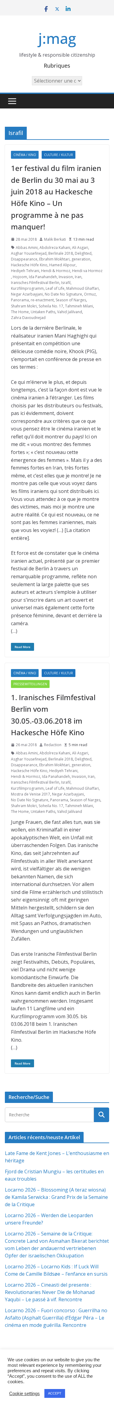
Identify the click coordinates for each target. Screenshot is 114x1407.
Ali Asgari (80, 247)
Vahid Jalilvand (69, 311)
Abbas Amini (27, 247)
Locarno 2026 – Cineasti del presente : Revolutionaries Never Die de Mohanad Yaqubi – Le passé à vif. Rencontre (50, 1292)
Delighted (83, 253)
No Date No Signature (63, 294)
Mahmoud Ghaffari (82, 288)
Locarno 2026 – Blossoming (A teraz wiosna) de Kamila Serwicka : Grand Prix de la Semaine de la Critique (56, 1197)
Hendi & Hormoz (55, 270)
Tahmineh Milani (79, 306)
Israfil (66, 282)
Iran (78, 276)
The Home (20, 311)
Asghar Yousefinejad (29, 253)
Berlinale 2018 (60, 253)
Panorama (20, 300)
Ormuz (90, 294)
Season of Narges (71, 300)
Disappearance (24, 259)
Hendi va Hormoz (87, 270)
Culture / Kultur (58, 155)
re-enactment (42, 300)
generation (80, 259)
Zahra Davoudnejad (28, 317)
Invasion (66, 276)
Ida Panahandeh (43, 276)
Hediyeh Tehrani (25, 270)
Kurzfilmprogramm (27, 288)
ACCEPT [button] (54, 1393)
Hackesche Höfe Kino (29, 265)
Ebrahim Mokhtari (54, 259)
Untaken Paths (43, 311)
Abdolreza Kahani (55, 247)
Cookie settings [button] (24, 1393)
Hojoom (20, 276)
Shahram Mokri (24, 306)
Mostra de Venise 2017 (30, 794)
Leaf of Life (55, 288)
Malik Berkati (55, 239)
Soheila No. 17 (51, 306)
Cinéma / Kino (24, 155)
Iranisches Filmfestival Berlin (35, 282)
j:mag (57, 38)
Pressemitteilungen (30, 684)
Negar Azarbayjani (27, 294)
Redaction (52, 744)
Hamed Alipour (62, 265)
